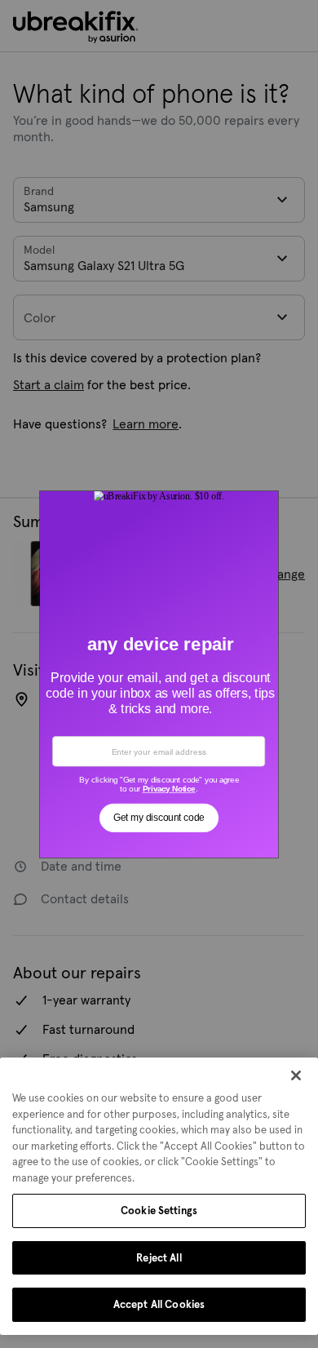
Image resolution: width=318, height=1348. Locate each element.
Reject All (158, 1258)
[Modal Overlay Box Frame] (159, 674)
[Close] (296, 1075)
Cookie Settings (159, 1210)
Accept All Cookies (159, 1304)
